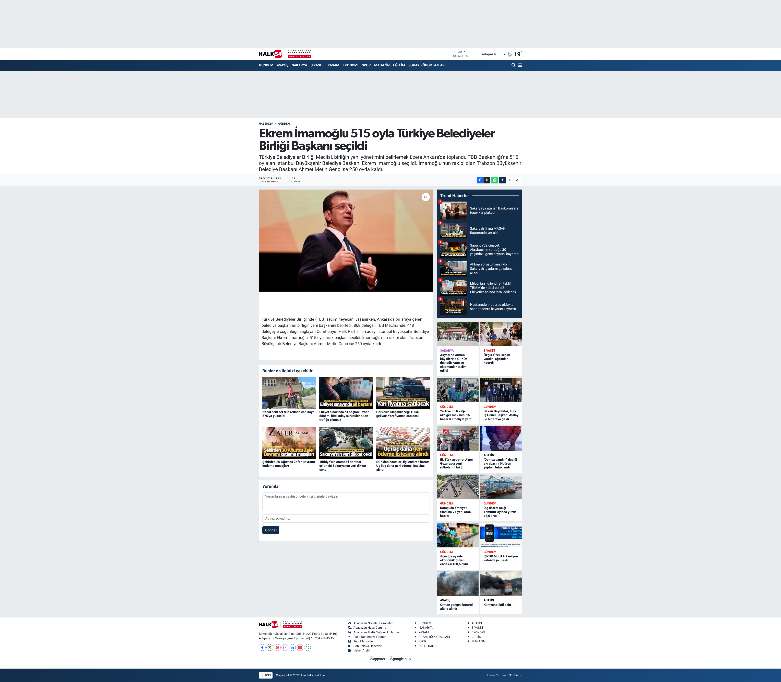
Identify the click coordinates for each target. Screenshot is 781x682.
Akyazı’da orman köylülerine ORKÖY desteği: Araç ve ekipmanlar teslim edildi (454, 363)
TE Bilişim (515, 675)
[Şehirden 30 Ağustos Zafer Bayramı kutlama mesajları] (289, 443)
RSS (267, 675)
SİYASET (317, 65)
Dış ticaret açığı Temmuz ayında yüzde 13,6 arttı (500, 512)
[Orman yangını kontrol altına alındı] (458, 583)
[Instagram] (284, 647)
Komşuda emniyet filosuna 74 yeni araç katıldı (455, 512)
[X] (269, 647)
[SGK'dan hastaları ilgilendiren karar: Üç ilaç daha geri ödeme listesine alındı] (403, 443)
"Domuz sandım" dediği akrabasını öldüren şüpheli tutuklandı (500, 463)
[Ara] (514, 65)
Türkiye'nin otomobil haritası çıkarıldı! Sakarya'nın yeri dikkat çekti (342, 465)
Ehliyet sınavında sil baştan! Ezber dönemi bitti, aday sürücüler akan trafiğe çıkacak (344, 416)
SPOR (366, 65)
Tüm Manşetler (363, 641)
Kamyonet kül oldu (497, 605)
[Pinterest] (277, 647)
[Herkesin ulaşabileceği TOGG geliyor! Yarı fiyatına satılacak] (403, 393)
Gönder (271, 530)
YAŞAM (333, 65)
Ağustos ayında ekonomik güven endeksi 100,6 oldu (454, 560)
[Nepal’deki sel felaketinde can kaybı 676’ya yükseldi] (289, 393)
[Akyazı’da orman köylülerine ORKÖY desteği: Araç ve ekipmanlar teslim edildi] (458, 334)
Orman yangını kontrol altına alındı (456, 607)
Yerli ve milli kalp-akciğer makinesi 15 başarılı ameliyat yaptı (456, 415)
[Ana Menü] (519, 65)
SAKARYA (299, 65)
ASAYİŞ (282, 65)
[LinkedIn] (292, 647)
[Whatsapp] (307, 647)
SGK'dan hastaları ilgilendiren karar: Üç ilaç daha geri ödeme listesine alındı (402, 465)
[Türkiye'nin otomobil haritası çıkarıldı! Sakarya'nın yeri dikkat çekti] (346, 443)
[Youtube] (300, 647)
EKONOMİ (350, 65)
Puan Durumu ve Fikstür (369, 637)
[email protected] (298, 638)
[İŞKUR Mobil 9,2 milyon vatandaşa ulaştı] (501, 535)
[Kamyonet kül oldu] (501, 583)
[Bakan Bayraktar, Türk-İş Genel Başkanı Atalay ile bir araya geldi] (501, 390)
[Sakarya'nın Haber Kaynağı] (285, 53)
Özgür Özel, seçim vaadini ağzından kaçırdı (497, 359)
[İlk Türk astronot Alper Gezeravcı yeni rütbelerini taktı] (458, 438)
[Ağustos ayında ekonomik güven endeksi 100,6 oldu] (458, 535)
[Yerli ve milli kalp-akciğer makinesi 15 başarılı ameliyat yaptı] (458, 390)
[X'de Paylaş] (486, 180)
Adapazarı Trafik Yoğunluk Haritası (376, 632)
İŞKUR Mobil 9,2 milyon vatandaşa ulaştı (501, 558)
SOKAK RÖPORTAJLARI (427, 65)
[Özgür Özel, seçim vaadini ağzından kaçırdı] (501, 334)
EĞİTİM (399, 65)
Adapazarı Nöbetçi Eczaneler (373, 623)
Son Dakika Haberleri (367, 646)
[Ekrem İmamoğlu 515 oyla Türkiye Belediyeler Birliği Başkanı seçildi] (346, 241)
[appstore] (379, 659)
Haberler (266, 123)
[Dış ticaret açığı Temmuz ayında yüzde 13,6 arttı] (501, 487)
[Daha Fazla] (502, 180)
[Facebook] (262, 647)
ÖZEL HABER (427, 646)
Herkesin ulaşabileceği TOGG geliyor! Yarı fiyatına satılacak (398, 414)
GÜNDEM (266, 65)
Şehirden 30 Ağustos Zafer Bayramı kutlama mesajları (288, 464)
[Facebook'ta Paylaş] (480, 180)
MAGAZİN (382, 65)
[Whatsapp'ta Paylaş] (494, 180)
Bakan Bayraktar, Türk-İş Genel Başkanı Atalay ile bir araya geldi (501, 415)
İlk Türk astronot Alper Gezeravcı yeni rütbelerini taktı (456, 463)
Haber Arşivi (361, 650)
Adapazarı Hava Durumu (369, 627)
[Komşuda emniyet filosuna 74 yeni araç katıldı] (458, 487)
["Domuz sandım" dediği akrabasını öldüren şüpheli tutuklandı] (501, 438)
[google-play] (400, 659)
